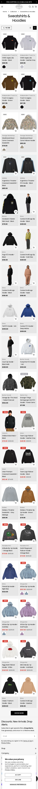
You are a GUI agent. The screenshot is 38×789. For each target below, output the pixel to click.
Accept (18, 775)
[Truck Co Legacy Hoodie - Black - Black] (22, 107)
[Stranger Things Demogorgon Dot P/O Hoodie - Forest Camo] (28, 382)
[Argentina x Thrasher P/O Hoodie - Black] (28, 165)
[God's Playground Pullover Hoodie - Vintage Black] (28, 533)
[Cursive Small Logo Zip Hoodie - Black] (28, 204)
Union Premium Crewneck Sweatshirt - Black (10, 474)
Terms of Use (27, 741)
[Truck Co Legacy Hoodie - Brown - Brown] (4, 107)
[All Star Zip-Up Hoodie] (28, 571)
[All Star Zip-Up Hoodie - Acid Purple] (22, 593)
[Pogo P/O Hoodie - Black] (10, 239)
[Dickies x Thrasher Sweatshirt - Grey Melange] (10, 495)
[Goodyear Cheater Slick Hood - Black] (10, 204)
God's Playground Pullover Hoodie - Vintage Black (26, 550)
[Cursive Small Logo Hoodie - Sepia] (28, 275)
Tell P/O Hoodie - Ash (9, 326)
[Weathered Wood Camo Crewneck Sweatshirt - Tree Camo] (4, 149)
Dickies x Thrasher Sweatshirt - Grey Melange (8, 512)
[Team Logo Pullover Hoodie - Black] (28, 456)
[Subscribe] (34, 736)
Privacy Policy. (10, 770)
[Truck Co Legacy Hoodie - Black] (28, 83)
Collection (13, 12)
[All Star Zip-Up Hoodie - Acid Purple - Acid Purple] (22, 633)
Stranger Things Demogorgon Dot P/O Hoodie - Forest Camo (27, 400)
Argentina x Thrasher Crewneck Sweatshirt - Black (10, 183)
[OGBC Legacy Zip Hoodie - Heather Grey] (28, 42)
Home (5, 12)
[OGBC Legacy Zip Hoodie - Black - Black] (4, 67)
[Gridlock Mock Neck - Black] (10, 421)
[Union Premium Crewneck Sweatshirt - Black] (10, 456)
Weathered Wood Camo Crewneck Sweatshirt (8, 140)
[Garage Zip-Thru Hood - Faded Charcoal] (10, 382)
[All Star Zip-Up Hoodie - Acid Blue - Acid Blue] (4, 633)
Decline (18, 780)
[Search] (30, 6)
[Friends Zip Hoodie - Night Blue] (10, 571)
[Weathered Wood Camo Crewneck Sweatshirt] (10, 123)
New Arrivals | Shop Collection (19, 2)
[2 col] (35, 28)
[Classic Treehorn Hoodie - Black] (10, 686)
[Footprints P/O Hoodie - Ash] (28, 347)
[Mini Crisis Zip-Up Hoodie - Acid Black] (28, 650)
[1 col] (30, 28)
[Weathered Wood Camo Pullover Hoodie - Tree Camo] (22, 147)
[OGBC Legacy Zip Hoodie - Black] (10, 42)
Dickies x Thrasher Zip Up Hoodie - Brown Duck (27, 512)
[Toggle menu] (2, 6)
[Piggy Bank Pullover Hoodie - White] (10, 650)
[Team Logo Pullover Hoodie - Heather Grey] (28, 421)
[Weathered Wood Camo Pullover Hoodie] (28, 123)
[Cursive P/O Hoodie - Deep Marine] (28, 311)
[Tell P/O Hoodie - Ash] (10, 311)
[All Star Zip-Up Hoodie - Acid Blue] (26, 593)
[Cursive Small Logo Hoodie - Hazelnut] (28, 686)
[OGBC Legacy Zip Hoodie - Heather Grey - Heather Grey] (22, 67)
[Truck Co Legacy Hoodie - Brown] (10, 83)
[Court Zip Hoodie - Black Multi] (10, 347)
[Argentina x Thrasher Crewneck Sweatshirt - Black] (10, 165)
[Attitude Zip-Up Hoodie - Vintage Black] (10, 533)
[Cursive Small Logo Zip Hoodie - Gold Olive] (28, 239)
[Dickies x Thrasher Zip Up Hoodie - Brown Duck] (28, 495)
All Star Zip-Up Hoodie (27, 586)
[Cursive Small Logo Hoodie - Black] (10, 275)
